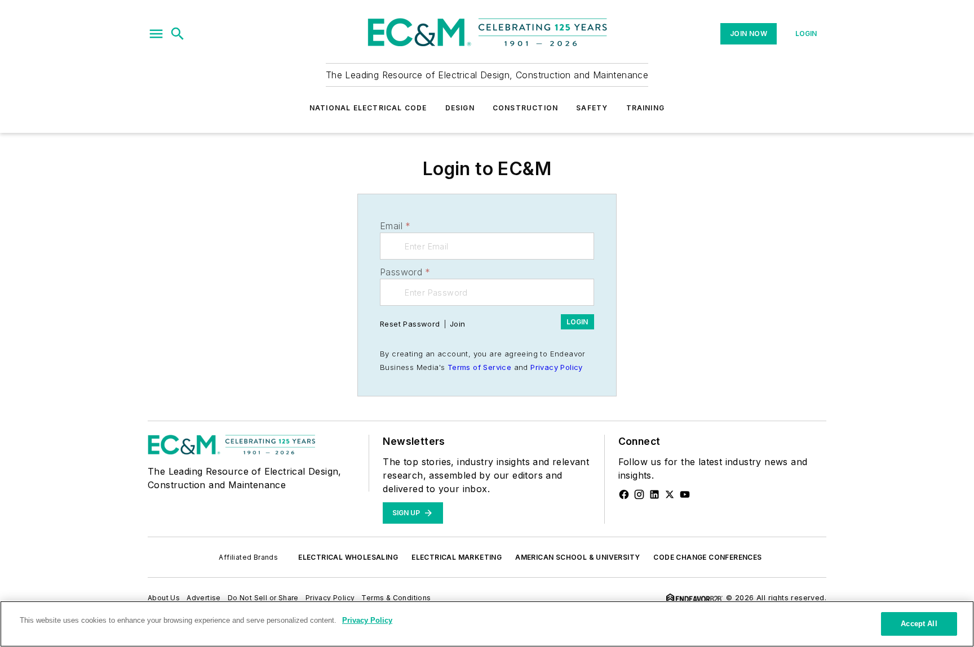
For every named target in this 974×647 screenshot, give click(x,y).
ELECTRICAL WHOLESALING (348, 557)
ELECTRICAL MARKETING (456, 557)
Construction (525, 108)
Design (460, 108)
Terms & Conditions (396, 598)
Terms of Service (479, 367)
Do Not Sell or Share (263, 598)
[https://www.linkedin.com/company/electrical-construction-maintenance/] (654, 494)
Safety (592, 108)
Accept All (919, 623)
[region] (487, 624)
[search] (177, 33)
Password (405, 272)
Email (395, 225)
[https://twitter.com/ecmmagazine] (669, 494)
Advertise (204, 598)
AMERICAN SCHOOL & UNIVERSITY (577, 557)
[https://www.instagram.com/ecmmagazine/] (639, 494)
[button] (156, 33)
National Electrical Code (368, 108)
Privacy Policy (556, 367)
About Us (164, 598)
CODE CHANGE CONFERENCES (707, 557)
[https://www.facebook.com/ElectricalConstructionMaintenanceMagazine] (624, 494)
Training (645, 108)
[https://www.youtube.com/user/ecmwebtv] (684, 494)
